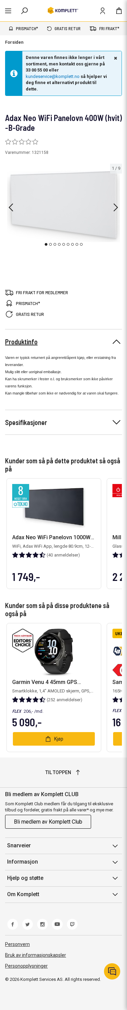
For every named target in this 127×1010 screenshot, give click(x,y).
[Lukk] (115, 58)
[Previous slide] (11, 207)
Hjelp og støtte (25, 878)
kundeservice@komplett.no (53, 76)
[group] (63, 206)
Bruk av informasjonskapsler (35, 955)
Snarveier (19, 845)
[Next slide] (116, 207)
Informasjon (22, 861)
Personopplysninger (26, 966)
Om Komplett (23, 894)
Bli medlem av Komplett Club (48, 822)
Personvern (17, 944)
